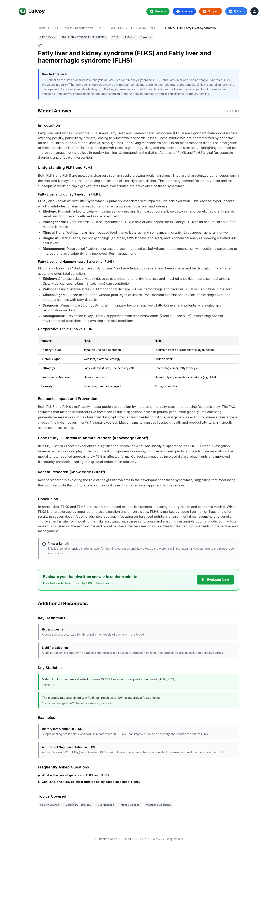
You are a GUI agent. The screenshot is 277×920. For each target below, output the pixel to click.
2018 (102, 28)
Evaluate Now (218, 580)
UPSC (55, 28)
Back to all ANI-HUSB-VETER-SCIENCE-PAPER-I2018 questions (141, 839)
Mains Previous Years (79, 28)
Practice (187, 11)
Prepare (160, 11)
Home (42, 28)
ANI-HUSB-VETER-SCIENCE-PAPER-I (135, 28)
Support (213, 11)
